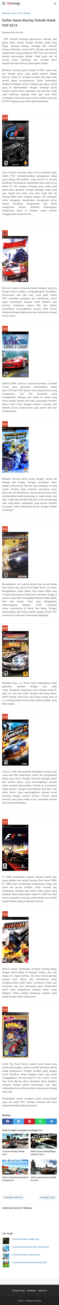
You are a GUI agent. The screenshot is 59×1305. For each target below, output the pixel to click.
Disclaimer (31, 1290)
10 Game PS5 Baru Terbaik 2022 (26, 1255)
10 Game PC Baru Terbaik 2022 (25, 1239)
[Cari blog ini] (55, 3)
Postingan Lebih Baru (13, 1197)
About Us (43, 1290)
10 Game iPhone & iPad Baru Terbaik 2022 (30, 1247)
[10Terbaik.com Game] (13, 3)
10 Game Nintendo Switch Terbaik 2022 (29, 1262)
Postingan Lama (47, 1197)
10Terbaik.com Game (33, 1301)
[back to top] (53, 1298)
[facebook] (7, 1121)
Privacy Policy (18, 1290)
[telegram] (51, 1121)
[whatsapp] (40, 1121)
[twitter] (18, 1121)
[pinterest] (29, 1121)
